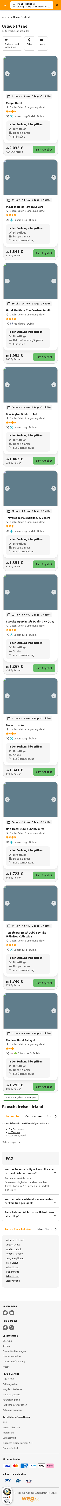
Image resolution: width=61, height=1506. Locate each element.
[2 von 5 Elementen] (53, 73)
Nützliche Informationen (15, 1405)
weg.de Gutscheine (12, 1389)
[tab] (12, 1116)
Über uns (7, 1341)
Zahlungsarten (10, 1384)
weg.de (5, 17)
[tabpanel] (30, 1133)
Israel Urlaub (12, 1262)
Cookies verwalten (12, 1356)
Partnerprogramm (11, 1399)
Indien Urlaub (12, 1267)
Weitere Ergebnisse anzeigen (21, 1097)
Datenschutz (9, 1438)
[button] (11, 1142)
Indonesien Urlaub (15, 1240)
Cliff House (14, 1132)
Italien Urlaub (12, 1276)
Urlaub (16, 17)
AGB (5, 1422)
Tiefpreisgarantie (11, 1394)
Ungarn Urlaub (13, 1244)
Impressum (8, 1432)
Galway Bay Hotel (17, 1135)
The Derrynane (16, 1129)
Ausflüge (52, 1116)
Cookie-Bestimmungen (14, 1351)
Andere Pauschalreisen (18, 1229)
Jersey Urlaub (13, 1281)
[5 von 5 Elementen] (7, 73)
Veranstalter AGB (11, 1427)
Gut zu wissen (33, 1116)
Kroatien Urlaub (13, 1249)
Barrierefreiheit (10, 1448)
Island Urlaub (12, 1272)
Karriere (7, 1346)
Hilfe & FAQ (8, 1379)
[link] (30, 106)
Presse (6, 1366)
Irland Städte (45, 1229)
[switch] (7, 1501)
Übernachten (12, 1116)
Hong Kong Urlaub (15, 1258)
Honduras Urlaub (14, 1253)
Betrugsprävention (12, 1410)
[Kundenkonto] (57, 5)
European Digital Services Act (17, 1443)
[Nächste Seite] (55, 1116)
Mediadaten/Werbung (14, 1361)
